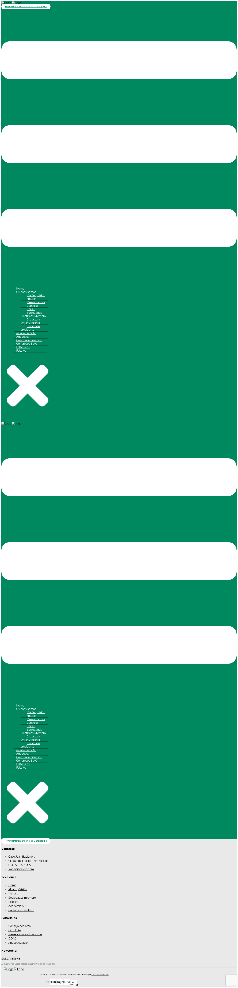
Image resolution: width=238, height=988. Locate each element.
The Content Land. (100, 974)
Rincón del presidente (30, 328)
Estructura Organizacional (30, 321)
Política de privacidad (45, 964)
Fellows (21, 350)
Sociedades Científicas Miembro (33, 314)
